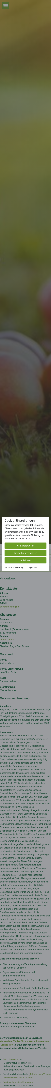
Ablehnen (25, 560)
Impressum (33, 567)
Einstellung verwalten (25, 553)
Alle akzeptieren (25, 545)
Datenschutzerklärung (14, 567)
